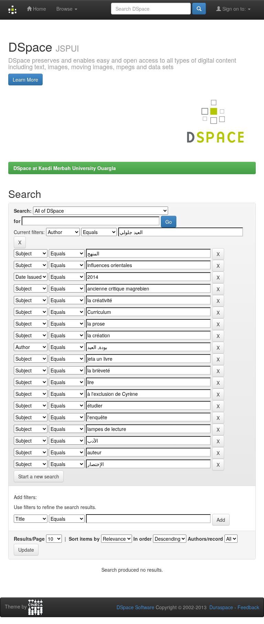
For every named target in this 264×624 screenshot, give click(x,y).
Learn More (25, 79)
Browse (65, 8)
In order (142, 538)
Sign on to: (234, 8)
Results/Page (29, 538)
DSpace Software (135, 607)
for (17, 221)
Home (39, 8)
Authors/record (205, 538)
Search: (23, 210)
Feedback (248, 607)
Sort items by (84, 538)
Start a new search (38, 476)
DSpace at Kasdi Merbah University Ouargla (64, 168)
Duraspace (221, 607)
